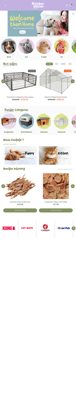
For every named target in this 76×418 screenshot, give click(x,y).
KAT (70, 64)
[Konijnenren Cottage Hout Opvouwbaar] (20, 81)
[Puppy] (21, 155)
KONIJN (49, 64)
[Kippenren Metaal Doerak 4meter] (56, 81)
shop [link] (65, 158)
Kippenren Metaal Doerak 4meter (56, 97)
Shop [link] (31, 158)
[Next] (74, 47)
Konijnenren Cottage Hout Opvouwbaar (20, 97)
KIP (56, 64)
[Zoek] (66, 5)
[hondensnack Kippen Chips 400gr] (56, 186)
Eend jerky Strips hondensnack (20, 202)
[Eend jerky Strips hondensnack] (20, 186)
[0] (69, 5)
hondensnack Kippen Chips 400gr (56, 202)
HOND (63, 64)
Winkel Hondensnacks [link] (65, 169)
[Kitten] (55, 155)
